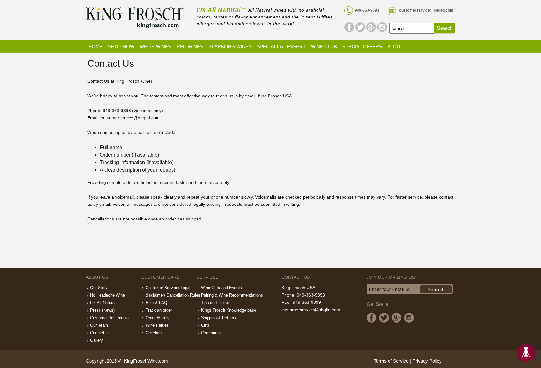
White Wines (155, 46)
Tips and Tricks (215, 302)
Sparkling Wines (230, 46)
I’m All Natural (103, 302)
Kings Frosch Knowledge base (228, 310)
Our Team (99, 325)
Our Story (99, 287)
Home (95, 46)
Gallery (96, 340)
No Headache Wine (107, 295)
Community (211, 332)
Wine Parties (157, 325)
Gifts (205, 325)
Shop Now (121, 46)
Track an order (159, 310)
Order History (158, 317)
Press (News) (102, 310)
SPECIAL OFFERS (362, 46)
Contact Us (100, 332)
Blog (393, 46)
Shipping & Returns (218, 317)
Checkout (154, 332)
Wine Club (324, 46)
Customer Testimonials (111, 317)
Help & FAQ (156, 302)
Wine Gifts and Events (221, 287)
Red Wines (190, 46)
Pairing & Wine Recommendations (232, 295)
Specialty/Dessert (281, 46)
